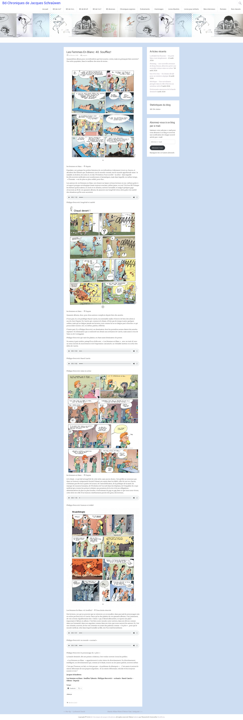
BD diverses (110, 9)
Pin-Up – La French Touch (74, 711)
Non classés (236, 9)
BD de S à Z (97, 9)
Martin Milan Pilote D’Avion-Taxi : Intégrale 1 (124, 711)
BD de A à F (57, 9)
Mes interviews (209, 9)
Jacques (84, 55)
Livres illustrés (173, 9)
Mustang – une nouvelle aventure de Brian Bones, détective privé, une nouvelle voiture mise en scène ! (163, 66)
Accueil (45, 9)
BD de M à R (83, 9)
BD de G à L (70, 9)
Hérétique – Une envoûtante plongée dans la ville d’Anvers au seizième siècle (162, 84)
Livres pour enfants (191, 9)
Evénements (145, 9)
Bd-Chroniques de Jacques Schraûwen (31, 3)
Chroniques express (127, 9)
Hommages (159, 9)
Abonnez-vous (157, 148)
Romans (223, 9)
